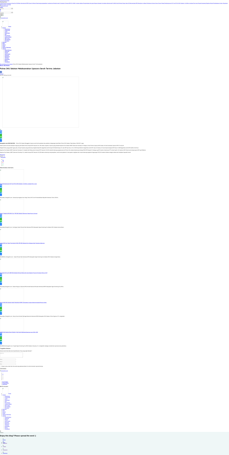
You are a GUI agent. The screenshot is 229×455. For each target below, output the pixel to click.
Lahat (6, 31)
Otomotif (7, 55)
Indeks (1, 7)
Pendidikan (7, 61)
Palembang (7, 29)
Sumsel (4, 27)
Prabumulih (7, 30)
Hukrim (4, 44)
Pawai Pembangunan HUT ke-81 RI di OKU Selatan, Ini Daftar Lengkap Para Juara (180, 3)
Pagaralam (7, 33)
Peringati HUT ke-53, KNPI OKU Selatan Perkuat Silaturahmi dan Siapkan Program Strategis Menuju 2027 (23, 272)
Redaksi (1, 74)
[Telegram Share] (2, 164)
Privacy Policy (5, 383)
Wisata (6, 52)
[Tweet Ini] (3, 161)
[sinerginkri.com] (4, 6)
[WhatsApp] (114, 135)
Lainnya (4, 48)
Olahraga (7, 51)
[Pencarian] (0, 11)
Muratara (7, 40)
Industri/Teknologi (6, 47)
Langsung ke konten (4, 0)
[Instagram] (2, 377)
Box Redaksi (5, 381)
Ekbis (3, 43)
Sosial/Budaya (8, 50)
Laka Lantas (7, 54)
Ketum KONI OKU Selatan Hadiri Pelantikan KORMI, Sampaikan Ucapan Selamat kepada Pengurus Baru (23, 302)
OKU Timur (7, 38)
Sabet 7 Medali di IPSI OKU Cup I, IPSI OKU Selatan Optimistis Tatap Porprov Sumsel (18, 213)
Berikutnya (2, 154)
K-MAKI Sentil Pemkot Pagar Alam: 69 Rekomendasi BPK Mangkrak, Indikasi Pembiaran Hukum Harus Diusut (137, 3)
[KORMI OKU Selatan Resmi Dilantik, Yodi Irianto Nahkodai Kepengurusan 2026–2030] (12, 331)
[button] (12, 8)
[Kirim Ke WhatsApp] (2, 165)
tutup (1, 15)
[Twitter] (114, 133)
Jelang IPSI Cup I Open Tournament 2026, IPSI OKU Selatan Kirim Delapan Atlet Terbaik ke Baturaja (22, 243)
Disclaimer (4, 384)
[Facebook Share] (2, 159)
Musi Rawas (7, 35)
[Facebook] (114, 131)
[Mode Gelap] (0, 10)
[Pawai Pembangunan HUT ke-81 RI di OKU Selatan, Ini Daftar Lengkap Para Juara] (12, 182)
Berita (6, 60)
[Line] (114, 137)
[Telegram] (114, 139)
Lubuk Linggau (8, 37)
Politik (3, 46)
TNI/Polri (7, 58)
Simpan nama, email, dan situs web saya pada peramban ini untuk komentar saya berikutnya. (22, 366)
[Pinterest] (2, 375)
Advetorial (7, 56)
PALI (6, 34)
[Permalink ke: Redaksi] (1, 72)
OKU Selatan (7, 39)
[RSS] (2, 379)
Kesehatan (7, 59)
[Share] (114, 141)
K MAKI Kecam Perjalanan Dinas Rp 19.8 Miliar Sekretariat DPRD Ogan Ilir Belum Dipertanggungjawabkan (23, 3)
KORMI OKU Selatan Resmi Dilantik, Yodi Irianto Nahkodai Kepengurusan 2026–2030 (19, 332)
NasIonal (4, 42)
